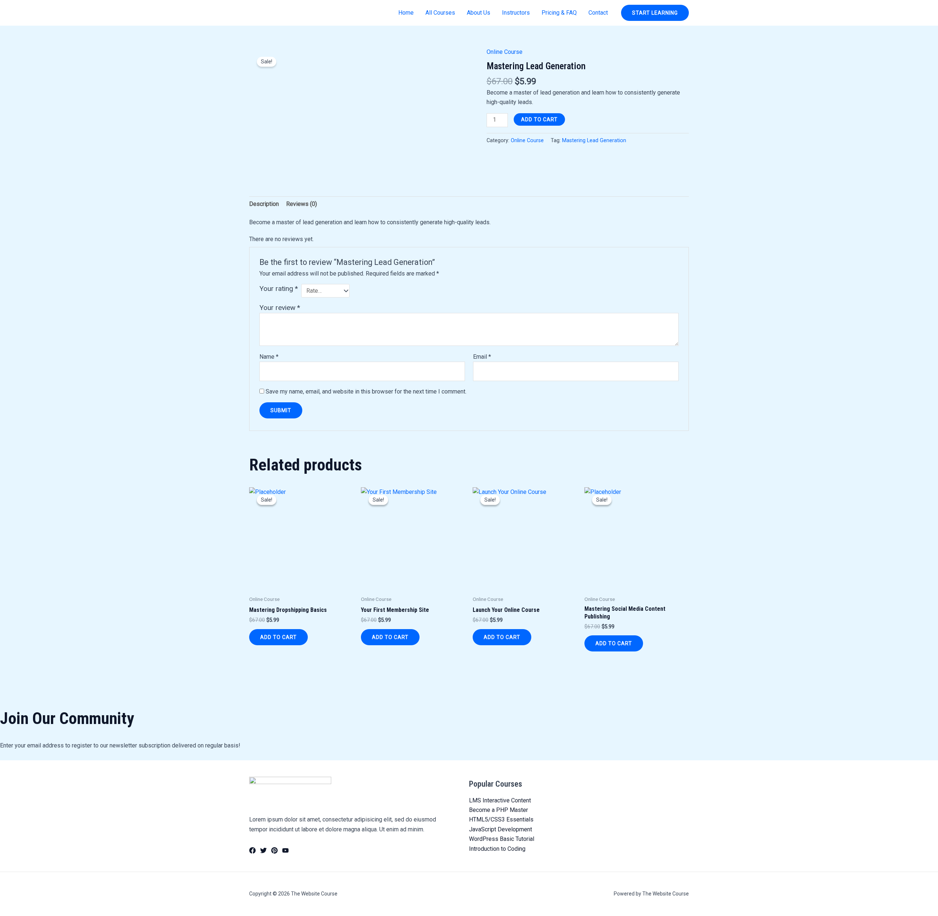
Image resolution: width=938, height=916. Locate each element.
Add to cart (539, 119)
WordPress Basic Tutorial (501, 838)
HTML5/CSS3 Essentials (501, 819)
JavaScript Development (500, 829)
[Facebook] (252, 850)
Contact (598, 12)
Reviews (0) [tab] (301, 203)
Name (268, 356)
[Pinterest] (274, 850)
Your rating (278, 288)
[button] (655, 13)
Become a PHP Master (498, 809)
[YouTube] (285, 850)
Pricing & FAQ (559, 12)
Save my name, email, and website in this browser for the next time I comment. (366, 391)
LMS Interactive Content (500, 800)
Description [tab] (264, 203)
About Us (478, 12)
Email (482, 356)
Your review (279, 307)
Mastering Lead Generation (594, 140)
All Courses (440, 12)
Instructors (516, 12)
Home (406, 12)
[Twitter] (263, 850)
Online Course (504, 51)
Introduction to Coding (497, 848)
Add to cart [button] (278, 637)
